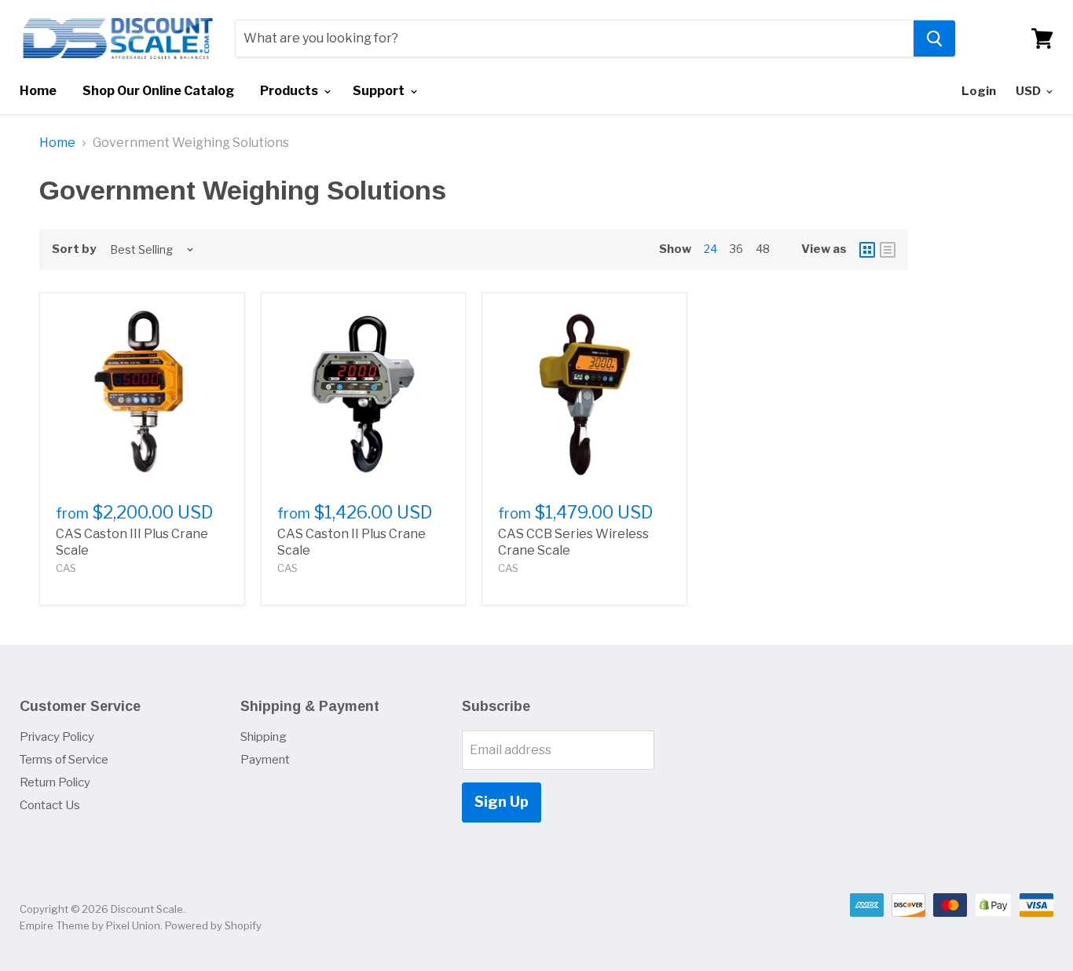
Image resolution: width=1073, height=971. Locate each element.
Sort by (74, 249)
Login (978, 91)
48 (763, 248)
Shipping (263, 737)
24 (710, 248)
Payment (265, 760)
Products (290, 90)
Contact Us (50, 805)
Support (380, 90)
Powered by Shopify (213, 925)
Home (38, 90)
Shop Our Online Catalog (158, 90)
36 (736, 248)
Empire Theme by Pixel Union (90, 925)
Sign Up (501, 801)
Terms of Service (64, 760)
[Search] (934, 38)
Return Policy (55, 782)
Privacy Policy (57, 737)
